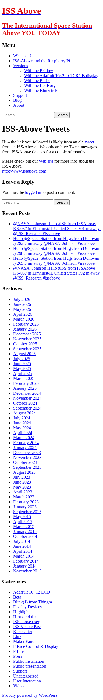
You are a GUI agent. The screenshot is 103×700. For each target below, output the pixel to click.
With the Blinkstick (40, 90)
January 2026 (25, 329)
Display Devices (27, 607)
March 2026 (23, 319)
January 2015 (25, 531)
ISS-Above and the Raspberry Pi (41, 60)
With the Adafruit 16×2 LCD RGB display (61, 75)
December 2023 (27, 452)
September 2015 (27, 511)
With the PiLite (37, 80)
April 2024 (22, 432)
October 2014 (25, 536)
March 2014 (23, 556)
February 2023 (26, 501)
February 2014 (26, 561)
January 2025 (25, 388)
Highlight (21, 611)
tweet (89, 142)
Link (17, 636)
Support (20, 95)
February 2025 (26, 383)
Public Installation (28, 661)
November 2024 (27, 398)
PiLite (18, 651)
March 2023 (23, 497)
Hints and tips (25, 616)
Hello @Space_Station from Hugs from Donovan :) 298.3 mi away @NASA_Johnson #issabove (56, 251)
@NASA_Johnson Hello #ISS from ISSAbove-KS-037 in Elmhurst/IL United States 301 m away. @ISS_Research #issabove (57, 228)
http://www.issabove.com (24, 171)
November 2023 (27, 457)
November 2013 (27, 571)
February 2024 (26, 442)
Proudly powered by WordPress (29, 695)
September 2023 (27, 467)
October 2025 (25, 343)
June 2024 (22, 422)
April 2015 (22, 521)
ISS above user (26, 621)
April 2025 (22, 373)
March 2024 (23, 437)
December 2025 (27, 334)
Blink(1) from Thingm (32, 602)
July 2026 (21, 299)
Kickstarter (22, 631)
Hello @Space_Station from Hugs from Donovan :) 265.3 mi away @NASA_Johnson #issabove (56, 261)
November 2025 (27, 339)
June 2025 (22, 363)
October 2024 (25, 403)
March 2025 (23, 378)
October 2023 (25, 462)
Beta (17, 597)
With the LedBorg (39, 85)
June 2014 (22, 546)
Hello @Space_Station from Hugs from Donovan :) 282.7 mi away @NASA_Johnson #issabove (56, 241)
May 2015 (22, 516)
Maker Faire (23, 641)
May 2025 (22, 368)
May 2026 (22, 309)
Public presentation (29, 666)
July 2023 (21, 477)
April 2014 (22, 551)
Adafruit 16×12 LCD (31, 592)
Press (17, 656)
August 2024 (24, 413)
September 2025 (27, 348)
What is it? (22, 55)
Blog (17, 100)
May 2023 (22, 487)
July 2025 (21, 358)
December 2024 (27, 393)
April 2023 (22, 492)
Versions (20, 65)
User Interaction (27, 681)
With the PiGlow (38, 70)
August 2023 (24, 472)
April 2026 (22, 314)
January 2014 (25, 566)
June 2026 (22, 304)
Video (18, 686)
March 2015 (23, 526)
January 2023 (25, 506)
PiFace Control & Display (35, 646)
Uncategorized (25, 676)
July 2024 (21, 418)
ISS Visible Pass (27, 626)
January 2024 (25, 447)
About (18, 105)
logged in (33, 192)
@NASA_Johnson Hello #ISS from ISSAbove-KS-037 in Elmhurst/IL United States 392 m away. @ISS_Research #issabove (57, 273)
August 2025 (24, 353)
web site (46, 161)
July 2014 (21, 541)
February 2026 (26, 324)
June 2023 (22, 482)
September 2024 (27, 408)
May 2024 (22, 427)
